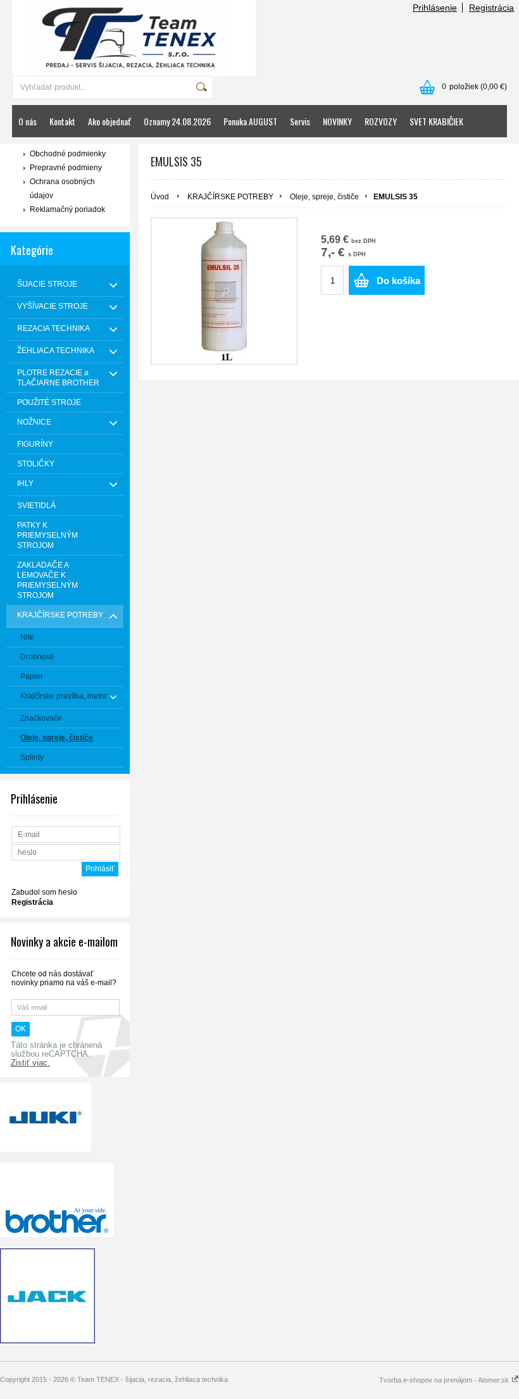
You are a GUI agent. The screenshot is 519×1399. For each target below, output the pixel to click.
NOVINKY (337, 121)
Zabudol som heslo (44, 892)
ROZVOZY (381, 121)
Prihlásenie (435, 8)
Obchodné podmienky (68, 153)
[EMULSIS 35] (224, 291)
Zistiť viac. (30, 1063)
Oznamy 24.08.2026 (177, 121)
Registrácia (491, 8)
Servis (300, 121)
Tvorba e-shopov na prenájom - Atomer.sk (445, 1380)
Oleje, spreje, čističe (324, 196)
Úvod (160, 196)
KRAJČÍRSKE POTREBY (230, 196)
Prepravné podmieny (66, 167)
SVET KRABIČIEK (436, 121)
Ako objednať (109, 121)
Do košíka (398, 280)
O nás (27, 121)
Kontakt (62, 121)
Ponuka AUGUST (250, 121)
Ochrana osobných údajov (62, 188)
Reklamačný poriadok (67, 209)
